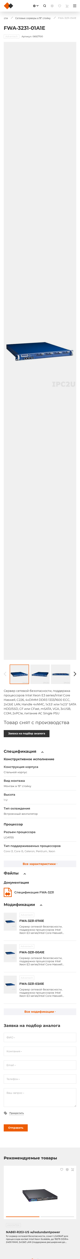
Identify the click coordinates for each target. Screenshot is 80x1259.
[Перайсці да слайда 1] (22, 1216)
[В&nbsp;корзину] (72, 1170)
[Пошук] (44, 6)
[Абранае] (61, 1170)
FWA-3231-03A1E (31, 984)
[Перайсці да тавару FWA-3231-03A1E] (10, 985)
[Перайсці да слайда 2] (57, 1216)
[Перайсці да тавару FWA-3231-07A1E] (10, 922)
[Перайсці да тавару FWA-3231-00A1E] (10, 953)
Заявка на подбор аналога (26, 733)
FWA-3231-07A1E (31, 921)
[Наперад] (75, 674)
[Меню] (74, 5)
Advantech (27, 914)
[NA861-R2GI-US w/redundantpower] (40, 1194)
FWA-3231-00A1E (31, 952)
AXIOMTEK (13, 1225)
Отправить (15, 1127)
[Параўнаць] (67, 1170)
